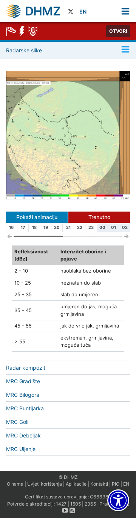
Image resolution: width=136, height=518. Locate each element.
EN (83, 11)
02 (125, 227)
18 (34, 227)
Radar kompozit (25, 367)
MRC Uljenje (21, 449)
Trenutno (99, 217)
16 (11, 227)
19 (45, 227)
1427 (61, 504)
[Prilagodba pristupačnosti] (118, 500)
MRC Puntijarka (25, 408)
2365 (90, 504)
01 (113, 227)
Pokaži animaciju (36, 217)
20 (57, 227)
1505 (75, 504)
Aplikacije (76, 484)
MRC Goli (17, 422)
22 (79, 227)
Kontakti (99, 484)
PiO (115, 484)
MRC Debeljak (23, 435)
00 (102, 227)
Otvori (118, 31)
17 (23, 227)
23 (91, 227)
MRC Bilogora (22, 395)
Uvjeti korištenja (44, 484)
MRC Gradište (23, 381)
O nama (15, 484)
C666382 (100, 497)
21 (68, 227)
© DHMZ (68, 477)
